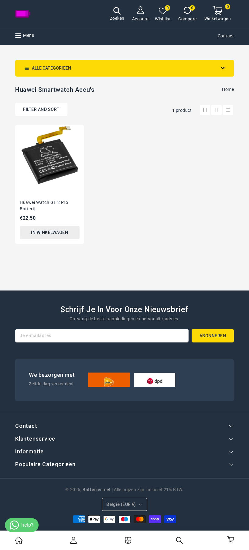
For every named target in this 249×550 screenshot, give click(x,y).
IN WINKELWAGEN (49, 232)
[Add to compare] (75, 144)
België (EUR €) (121, 504)
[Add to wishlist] (75, 132)
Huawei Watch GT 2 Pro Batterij (44, 205)
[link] (18, 542)
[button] (117, 14)
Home (228, 89)
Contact (226, 35)
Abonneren (213, 335)
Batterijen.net (97, 489)
